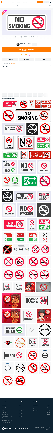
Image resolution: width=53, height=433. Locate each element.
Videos (18, 2)
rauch (4, 94)
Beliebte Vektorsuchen (22, 411)
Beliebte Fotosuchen (21, 414)
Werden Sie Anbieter (35, 411)
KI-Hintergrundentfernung (7, 419)
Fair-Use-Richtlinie (45, 429)
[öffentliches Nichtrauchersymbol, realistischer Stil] (7, 249)
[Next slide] (48, 94)
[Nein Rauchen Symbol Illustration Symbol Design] (45, 237)
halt (35, 94)
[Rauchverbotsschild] (43, 286)
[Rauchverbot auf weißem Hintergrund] (40, 104)
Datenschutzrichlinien (46, 428)
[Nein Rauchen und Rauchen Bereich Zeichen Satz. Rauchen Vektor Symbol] (8, 237)
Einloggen (46, 2)
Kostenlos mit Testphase (26, 49)
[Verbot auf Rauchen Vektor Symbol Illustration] (32, 329)
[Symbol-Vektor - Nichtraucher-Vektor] (26, 142)
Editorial (25, 2)
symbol (10, 94)
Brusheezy (4, 404)
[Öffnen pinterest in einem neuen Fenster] (21, 428)
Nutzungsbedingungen (36, 428)
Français (47, 412)
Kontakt (34, 406)
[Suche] (47, 5)
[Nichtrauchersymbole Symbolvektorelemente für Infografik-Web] (21, 249)
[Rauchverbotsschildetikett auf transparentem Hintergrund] (24, 154)
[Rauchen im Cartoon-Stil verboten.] (30, 286)
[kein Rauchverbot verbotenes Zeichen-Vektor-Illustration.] (9, 142)
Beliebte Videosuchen (21, 417)
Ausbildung (4, 412)
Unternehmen (5, 410)
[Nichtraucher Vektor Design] (8, 115)
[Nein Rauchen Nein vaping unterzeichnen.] (32, 367)
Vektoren (6, 2)
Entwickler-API (5, 414)
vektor (29, 94)
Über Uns (35, 408)
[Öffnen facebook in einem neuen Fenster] (15, 428)
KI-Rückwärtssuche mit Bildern (7, 416)
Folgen (34, 44)
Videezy (3, 408)
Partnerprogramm (23, 408)
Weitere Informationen (7, 66)
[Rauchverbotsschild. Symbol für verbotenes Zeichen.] (44, 196)
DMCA (20, 406)
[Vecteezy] (2, 2)
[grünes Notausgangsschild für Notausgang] (29, 181)
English (47, 404)
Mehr (31, 2)
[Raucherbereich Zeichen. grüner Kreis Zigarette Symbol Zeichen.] (10, 154)
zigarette (23, 94)
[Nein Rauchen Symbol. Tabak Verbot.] (20, 342)
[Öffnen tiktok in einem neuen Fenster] (23, 428)
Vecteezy (4, 406)
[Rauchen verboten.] (11, 300)
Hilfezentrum (35, 404)
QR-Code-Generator (6, 421)
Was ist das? (13, 63)
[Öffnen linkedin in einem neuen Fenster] (19, 428)
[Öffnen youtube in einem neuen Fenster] (27, 428)
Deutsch (47, 410)
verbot (40, 94)
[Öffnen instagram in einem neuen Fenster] (17, 428)
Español (47, 406)
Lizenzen (20, 404)
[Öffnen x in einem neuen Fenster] (25, 428)
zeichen (16, 94)
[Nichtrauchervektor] (8, 342)
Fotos (13, 2)
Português (48, 408)
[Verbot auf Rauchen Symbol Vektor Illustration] (45, 329)
